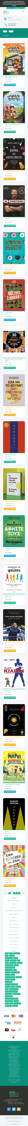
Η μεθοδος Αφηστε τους (10, 548)
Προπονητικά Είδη (12, 920)
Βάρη (18, 960)
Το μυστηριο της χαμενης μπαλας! (13, 124)
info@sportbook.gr (21, 1103)
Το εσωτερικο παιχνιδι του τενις (12, 501)
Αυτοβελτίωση (13, 960)
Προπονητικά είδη (16, 993)
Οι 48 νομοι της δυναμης (10, 454)
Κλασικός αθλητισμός (15, 972)
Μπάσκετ (12, 979)
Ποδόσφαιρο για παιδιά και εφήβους (11, 991)
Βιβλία (12, 907)
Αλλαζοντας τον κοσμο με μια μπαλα (13, 737)
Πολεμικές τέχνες (9, 993)
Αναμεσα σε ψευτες (9, 595)
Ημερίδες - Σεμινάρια (13, 937)
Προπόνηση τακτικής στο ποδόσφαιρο (11, 998)
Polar (6, 955)
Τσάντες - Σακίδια (13, 944)
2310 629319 (12, 25)
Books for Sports (16, 953)
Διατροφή (16, 965)
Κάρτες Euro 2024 (13, 931)
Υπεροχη (7, 831)
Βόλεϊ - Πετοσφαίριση (9, 965)
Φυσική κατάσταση (17, 1003)
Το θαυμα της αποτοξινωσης (11, 171)
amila (11, 953)
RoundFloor (20, 1124)
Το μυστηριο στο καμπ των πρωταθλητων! (11, 77)
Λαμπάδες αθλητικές (13, 934)
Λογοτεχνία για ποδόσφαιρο (10, 977)
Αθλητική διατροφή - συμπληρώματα (13, 910)
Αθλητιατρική (12, 955)
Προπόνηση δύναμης (9, 996)
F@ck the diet (8, 265)
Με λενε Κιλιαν (8, 690)
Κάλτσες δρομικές (13, 927)
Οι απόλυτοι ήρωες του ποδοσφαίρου (11, 984)
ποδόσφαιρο (15, 1005)
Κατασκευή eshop (9, 1124)
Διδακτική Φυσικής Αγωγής (10, 967)
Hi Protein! (7, 218)
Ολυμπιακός (7, 986)
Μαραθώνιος (19, 977)
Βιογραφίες (20, 962)
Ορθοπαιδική (18, 986)
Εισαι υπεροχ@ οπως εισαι (10, 878)
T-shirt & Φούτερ (13, 947)
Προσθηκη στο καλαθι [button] (10, 84)
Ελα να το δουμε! (9, 407)
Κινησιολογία (8, 972)
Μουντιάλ (7, 979)
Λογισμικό (13, 917)
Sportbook (7, 1117)
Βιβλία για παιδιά (13, 962)
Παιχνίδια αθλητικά (13, 941)
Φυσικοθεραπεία (8, 1005)
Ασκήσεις (7, 960)
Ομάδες (13, 986)
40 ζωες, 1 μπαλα (8, 312)
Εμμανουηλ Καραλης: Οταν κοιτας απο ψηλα (13, 643)
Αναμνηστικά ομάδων (13, 914)
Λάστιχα (12, 974)
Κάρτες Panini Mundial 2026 (13, 900)
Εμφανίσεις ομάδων (13, 924)
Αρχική (5, 31)
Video (13, 904)
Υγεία (11, 1003)
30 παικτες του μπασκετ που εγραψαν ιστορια (13, 360)
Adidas (7, 953)
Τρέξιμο (7, 1003)
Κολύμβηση (7, 974)
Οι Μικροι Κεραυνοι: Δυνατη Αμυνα (12, 784)
